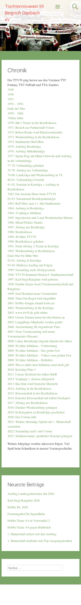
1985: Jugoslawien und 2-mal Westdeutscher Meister (40, 218)
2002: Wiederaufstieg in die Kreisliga (30, 308)
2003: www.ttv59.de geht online (27, 312)
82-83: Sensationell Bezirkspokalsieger (31, 199)
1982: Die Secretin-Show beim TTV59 (31, 194)
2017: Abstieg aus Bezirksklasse (27, 403)
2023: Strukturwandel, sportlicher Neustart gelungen (39, 436)
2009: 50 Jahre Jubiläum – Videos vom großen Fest (39, 355)
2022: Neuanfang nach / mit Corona (29, 431)
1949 (11, 89)
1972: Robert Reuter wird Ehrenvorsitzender (34, 132)
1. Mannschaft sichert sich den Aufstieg (31, 534)
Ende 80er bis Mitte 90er (22, 255)
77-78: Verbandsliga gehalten (25, 165)
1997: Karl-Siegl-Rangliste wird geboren (32, 279)
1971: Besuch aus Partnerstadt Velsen (30, 127)
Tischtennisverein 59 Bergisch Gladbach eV (24, 13)
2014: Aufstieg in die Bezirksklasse (29, 388)
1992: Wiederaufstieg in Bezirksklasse (31, 251)
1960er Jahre (15, 118)
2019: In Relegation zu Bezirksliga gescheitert (35, 412)
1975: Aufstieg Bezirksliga (24, 146)
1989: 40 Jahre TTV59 (21, 236)
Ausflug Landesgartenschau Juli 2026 (30, 494)
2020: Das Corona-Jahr (21, 417)
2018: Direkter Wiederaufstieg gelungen (32, 407)
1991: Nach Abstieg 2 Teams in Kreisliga (33, 246)
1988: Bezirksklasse (19, 232)
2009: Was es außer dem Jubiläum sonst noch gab (38, 365)
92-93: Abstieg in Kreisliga (24, 260)
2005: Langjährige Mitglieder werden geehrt (34, 322)
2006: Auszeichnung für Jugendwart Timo (33, 327)
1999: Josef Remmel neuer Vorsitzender (32, 293)
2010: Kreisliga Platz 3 (21, 369)
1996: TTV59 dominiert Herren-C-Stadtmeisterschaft (40, 274)
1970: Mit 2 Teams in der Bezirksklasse (31, 123)
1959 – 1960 (15, 113)
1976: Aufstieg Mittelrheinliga (26, 151)
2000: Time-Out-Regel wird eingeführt (31, 298)
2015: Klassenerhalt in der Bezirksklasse (32, 393)
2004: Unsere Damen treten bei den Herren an (36, 317)
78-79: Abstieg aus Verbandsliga (27, 170)
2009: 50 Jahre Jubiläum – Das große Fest (33, 350)
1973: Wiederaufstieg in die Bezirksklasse (33, 137)
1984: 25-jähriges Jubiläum (24, 213)
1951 (11, 99)
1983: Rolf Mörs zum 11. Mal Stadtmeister (33, 203)
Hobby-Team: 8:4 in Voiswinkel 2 (28, 520)
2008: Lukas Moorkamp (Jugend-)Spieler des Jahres (39, 341)
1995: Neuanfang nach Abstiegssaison (31, 270)
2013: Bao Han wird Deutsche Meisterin (32, 384)
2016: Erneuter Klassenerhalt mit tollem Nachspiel (39, 398)
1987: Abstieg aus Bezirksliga (26, 227)
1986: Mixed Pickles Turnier (25, 222)
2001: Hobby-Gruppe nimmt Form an (30, 303)
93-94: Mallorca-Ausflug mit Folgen (30, 265)
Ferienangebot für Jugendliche (26, 514)
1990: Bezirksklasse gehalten (25, 241)
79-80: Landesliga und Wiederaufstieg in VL (35, 175)
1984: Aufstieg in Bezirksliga (25, 208)
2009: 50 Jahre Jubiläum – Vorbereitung (32, 346)
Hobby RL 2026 (17, 507)
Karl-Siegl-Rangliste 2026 (23, 500)
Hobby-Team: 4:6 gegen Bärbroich (29, 527)
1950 (11, 94)
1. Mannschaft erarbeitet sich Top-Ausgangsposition (39, 541)
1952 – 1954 (15, 104)
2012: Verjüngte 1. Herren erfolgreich (31, 379)
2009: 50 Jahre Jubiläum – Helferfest (30, 360)
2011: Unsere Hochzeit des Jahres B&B (32, 374)
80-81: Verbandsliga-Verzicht (25, 180)
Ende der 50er (16, 108)
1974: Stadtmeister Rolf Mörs (25, 142)
